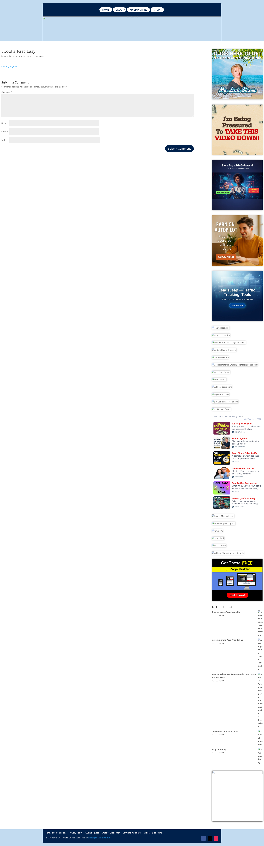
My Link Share (138, 9)
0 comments (38, 56)
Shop (156, 9)
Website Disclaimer (111, 833)
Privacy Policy (75, 833)
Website (5, 140)
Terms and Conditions (56, 833)
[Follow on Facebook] (203, 838)
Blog (119, 9)
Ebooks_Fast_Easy (9, 66)
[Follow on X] (210, 838)
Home (105, 9)
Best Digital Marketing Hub (99, 838)
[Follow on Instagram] (216, 838)
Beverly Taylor (10, 56)
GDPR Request (92, 833)
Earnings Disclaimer (132, 833)
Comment (6, 92)
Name (5, 123)
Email (4, 131)
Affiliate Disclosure (153, 833)
